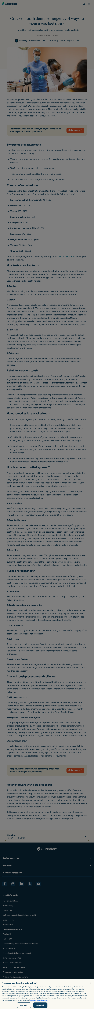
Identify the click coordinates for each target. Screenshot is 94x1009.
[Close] (90, 983)
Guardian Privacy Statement (39, 1000)
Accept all (40, 1005)
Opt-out (23, 1005)
